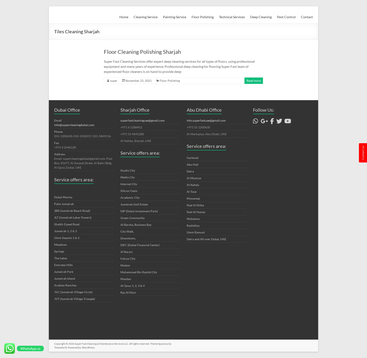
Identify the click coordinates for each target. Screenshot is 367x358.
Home (123, 17)
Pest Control (286, 17)
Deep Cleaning (261, 17)
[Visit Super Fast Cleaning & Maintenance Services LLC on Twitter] (279, 122)
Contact (307, 17)
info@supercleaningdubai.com (74, 125)
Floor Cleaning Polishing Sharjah (142, 51)
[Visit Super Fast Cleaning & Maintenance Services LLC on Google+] (264, 122)
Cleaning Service (146, 17)
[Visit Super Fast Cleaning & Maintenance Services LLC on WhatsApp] (255, 122)
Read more (254, 80)
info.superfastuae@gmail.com (206, 120)
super (113, 80)
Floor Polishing (203, 17)
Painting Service (174, 17)
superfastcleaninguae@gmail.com (142, 120)
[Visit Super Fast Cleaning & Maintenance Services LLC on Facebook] (272, 122)
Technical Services (232, 17)
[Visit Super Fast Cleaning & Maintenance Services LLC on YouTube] (287, 122)
